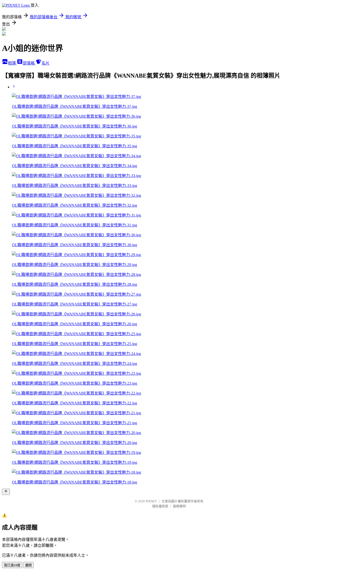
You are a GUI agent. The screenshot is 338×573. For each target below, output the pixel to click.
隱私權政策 (160, 506)
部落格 (29, 63)
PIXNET (151, 501)
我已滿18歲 (12, 565)
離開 (28, 565)
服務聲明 (179, 506)
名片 (45, 63)
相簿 (12, 63)
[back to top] (6, 492)
